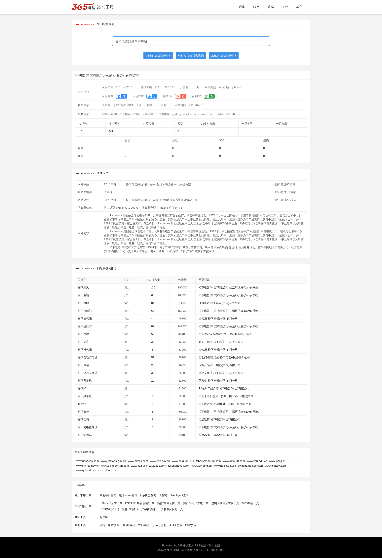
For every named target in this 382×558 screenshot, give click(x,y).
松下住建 (83, 334)
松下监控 (83, 411)
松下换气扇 (85, 318)
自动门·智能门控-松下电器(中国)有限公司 (224, 357)
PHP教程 (190, 525)
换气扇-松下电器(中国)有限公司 (218, 318)
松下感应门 (85, 326)
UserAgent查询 (179, 495)
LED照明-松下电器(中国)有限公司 (219, 303)
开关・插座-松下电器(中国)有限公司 (221, 341)
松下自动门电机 (87, 357)
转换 (256, 7)
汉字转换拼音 (149, 509)
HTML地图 (213, 545)
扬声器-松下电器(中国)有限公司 (218, 435)
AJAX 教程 (175, 525)
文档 (285, 7)
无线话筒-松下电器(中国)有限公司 (220, 419)
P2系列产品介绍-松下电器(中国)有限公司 (224, 388)
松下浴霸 (83, 295)
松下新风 (83, 287)
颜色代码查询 (130, 509)
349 (111, 131)
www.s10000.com (234, 460)
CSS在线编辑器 (109, 509)
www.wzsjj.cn (277, 460)
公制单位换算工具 (172, 509)
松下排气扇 (85, 349)
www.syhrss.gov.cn (87, 465)
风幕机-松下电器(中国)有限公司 (218, 380)
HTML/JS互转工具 (110, 503)
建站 (102, 525)
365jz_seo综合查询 (158, 55)
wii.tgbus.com (157, 465)
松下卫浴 (83, 365)
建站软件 (113, 525)
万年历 (103, 517)
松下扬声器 (85, 435)
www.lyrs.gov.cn (160, 460)
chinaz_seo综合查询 (191, 55)
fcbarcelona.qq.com (208, 460)
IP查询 (163, 495)
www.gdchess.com (87, 460)
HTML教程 (128, 525)
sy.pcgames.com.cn (250, 465)
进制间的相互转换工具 (225, 503)
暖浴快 (82, 404)
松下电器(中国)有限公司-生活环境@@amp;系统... (229, 287)
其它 (299, 7)
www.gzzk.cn (139, 465)
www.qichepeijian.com (115, 465)
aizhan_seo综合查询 (223, 55)
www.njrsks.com (138, 460)
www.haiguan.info (183, 460)
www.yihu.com (107, 470)
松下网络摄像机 (87, 427)
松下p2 (82, 388)
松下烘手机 (85, 396)
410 (80, 131)
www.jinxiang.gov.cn (113, 460)
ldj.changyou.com (179, 465)
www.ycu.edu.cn (257, 460)
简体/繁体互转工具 (168, 503)
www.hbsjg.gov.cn (225, 465)
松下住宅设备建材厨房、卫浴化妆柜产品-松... (227, 334)
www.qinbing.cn (202, 465)
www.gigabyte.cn (275, 465)
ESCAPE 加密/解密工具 (139, 503)
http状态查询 (148, 495)
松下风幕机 (85, 380)
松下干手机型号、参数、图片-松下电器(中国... (227, 396)
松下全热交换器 (87, 372)
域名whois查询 (128, 495)
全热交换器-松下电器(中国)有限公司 (221, 372)
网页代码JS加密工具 (196, 503)
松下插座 (83, 341)
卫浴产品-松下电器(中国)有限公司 (220, 365)
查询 (242, 7)
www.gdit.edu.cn (86, 470)
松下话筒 (83, 419)
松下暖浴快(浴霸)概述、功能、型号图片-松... (226, 404)
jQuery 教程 (159, 525)
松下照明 (83, 303)
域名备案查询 (107, 495)
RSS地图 (200, 545)
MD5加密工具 (250, 503)
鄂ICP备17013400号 (212, 549)
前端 (270, 7)
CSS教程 (143, 525)
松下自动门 (85, 310)
